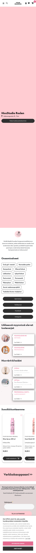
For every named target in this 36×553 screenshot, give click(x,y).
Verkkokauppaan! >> (18, 474)
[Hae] (6, 3)
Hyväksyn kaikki (18, 543)
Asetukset (18, 548)
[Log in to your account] (26, 3)
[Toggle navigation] (3, 3)
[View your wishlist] (28, 3)
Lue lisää (27, 538)
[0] (33, 3)
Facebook (18, 311)
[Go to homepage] (18, 3)
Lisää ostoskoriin (11, 458)
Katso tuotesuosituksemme (18, 121)
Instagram (18, 317)
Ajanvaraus (18, 299)
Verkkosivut (18, 305)
